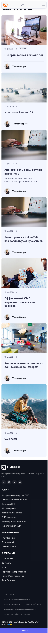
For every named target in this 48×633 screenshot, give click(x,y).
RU (23, 4)
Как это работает (33, 604)
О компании (7, 558)
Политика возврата (12, 604)
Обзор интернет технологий (23, 55)
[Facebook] (3, 482)
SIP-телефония (9, 508)
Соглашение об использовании (17, 614)
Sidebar (25, 630)
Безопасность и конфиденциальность (20, 609)
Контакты (6, 563)
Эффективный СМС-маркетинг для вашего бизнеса (19, 301)
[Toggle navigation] (43, 5)
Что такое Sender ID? (18, 112)
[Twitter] (20, 482)
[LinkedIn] (14, 482)
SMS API (23, 49)
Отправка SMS (8, 504)
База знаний (8, 542)
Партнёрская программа (14, 571)
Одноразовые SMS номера (14, 499)
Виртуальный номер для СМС (15, 495)
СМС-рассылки (9, 517)
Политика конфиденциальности (17, 599)
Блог (4, 567)
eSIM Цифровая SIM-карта (14, 521)
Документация (9, 546)
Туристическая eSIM (11, 525)
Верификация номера (12, 512)
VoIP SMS (10, 439)
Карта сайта (9, 594)
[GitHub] (9, 482)
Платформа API (9, 538)
